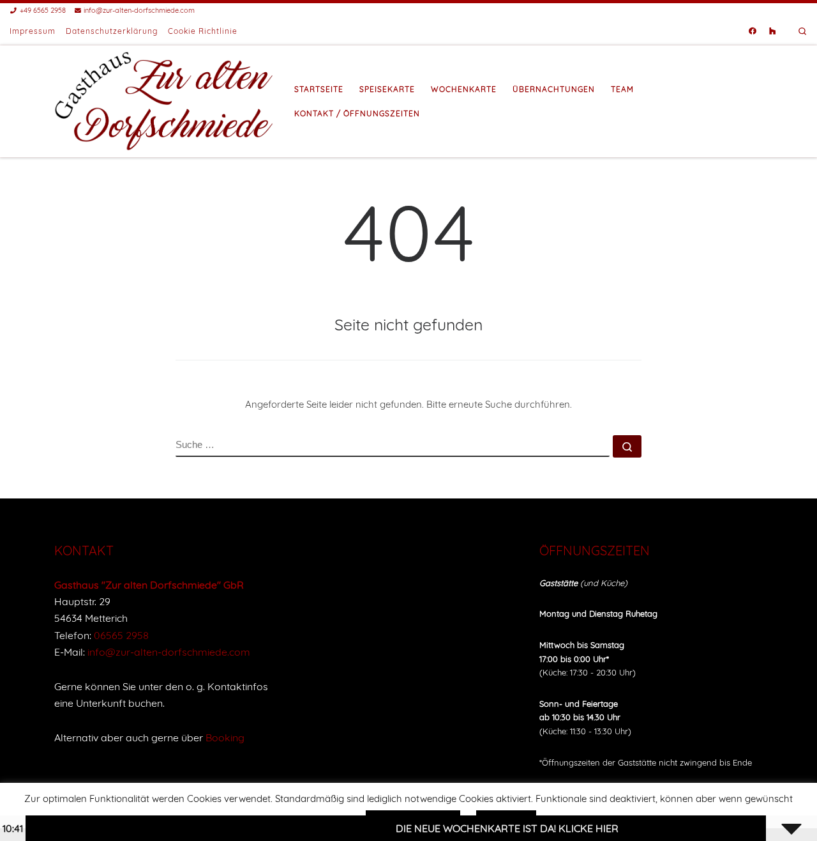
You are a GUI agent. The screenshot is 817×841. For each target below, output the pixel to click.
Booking (225, 737)
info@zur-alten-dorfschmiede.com (168, 651)
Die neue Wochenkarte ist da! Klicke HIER (491, 828)
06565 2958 (121, 635)
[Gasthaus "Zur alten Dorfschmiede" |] (164, 99)
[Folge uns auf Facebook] (753, 32)
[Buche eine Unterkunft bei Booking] (772, 32)
